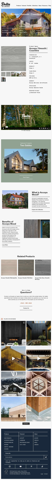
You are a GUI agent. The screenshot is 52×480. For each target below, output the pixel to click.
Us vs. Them (23, 444)
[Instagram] (9, 466)
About (40, 5)
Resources (45, 5)
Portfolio (29, 5)
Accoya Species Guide (36, 87)
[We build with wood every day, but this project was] (38, 383)
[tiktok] (42, 466)
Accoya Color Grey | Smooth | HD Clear (42, 278)
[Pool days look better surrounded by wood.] (38, 358)
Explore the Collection (37, 209)
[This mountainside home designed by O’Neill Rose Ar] (13, 383)
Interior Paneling (8, 442)
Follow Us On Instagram (10, 319)
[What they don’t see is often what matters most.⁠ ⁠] (13, 333)
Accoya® (22, 438)
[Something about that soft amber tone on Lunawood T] (38, 409)
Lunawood (22, 440)
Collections (35, 5)
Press (35, 442)
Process (36, 440)
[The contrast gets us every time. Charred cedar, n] (13, 358)
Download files (35, 92)
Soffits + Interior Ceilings (8, 448)
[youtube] (20, 466)
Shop (49, 5)
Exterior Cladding (8, 440)
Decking (6, 444)
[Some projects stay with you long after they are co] (13, 409)
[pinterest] (31, 466)
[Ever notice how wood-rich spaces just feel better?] (38, 333)
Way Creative (27, 473)
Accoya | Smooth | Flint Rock (25, 278)
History (36, 438)
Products (18, 5)
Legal (42, 473)
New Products (7, 438)
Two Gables (26, 145)
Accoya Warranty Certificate (38, 82)
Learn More (5, 245)
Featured (24, 5)
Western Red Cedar (25, 442)
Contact (46, 473)
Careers (36, 444)
